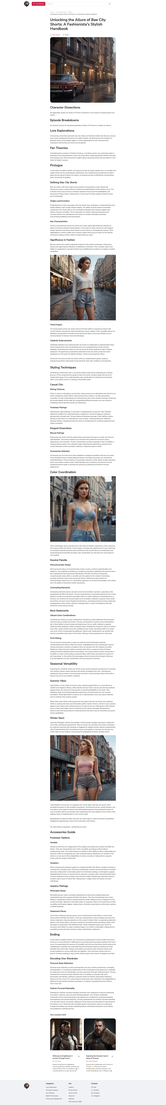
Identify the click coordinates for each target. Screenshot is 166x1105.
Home (52, 12)
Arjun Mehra (56, 35)
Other (70, 12)
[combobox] (78, 4)
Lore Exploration (61, 12)
